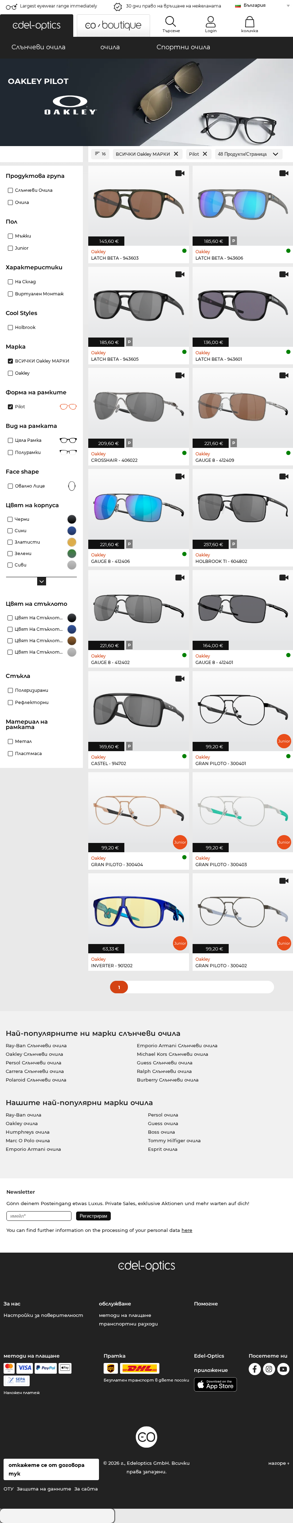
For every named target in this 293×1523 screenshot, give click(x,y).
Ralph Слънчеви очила (164, 1071)
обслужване (115, 1303)
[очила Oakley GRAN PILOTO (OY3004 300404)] (138, 808)
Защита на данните (44, 1489)
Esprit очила (163, 1149)
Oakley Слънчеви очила (34, 1054)
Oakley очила (22, 1123)
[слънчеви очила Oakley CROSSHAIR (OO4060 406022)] (138, 404)
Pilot (20, 406)
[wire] (17, 1380)
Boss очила (161, 1132)
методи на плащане (125, 1315)
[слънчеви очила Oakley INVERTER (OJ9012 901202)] (138, 909)
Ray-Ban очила (23, 1115)
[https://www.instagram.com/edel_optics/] (269, 1370)
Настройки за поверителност (43, 1315)
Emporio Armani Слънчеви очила (177, 1045)
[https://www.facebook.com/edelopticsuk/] (255, 1370)
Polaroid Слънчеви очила (36, 1080)
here (187, 1230)
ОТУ (9, 1489)
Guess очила (163, 1123)
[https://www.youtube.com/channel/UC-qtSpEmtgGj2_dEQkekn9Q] (283, 1370)
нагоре (277, 1463)
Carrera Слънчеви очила (35, 1071)
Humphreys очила (28, 1132)
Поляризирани (31, 690)
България (254, 5)
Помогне (206, 1303)
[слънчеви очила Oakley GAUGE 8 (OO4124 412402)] (138, 606)
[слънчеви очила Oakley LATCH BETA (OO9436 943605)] (138, 303)
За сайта (86, 1489)
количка (249, 30)
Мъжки (23, 236)
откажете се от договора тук (46, 1469)
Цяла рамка (28, 440)
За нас (12, 1303)
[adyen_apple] (65, 1368)
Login (211, 30)
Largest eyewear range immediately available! (58, 8)
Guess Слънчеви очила (165, 1062)
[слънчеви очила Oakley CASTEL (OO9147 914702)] (138, 707)
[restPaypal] (46, 1368)
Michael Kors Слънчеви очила (172, 1054)
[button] (36, 25)
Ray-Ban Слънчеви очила (36, 1045)
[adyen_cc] (9, 1368)
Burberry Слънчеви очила (168, 1080)
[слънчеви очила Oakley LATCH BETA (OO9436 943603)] (138, 202)
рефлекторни (32, 702)
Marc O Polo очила (28, 1140)
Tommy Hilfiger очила (174, 1140)
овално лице (30, 486)
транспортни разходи (128, 1324)
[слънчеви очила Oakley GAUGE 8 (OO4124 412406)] (138, 505)
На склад (25, 281)
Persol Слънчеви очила (33, 1062)
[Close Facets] (41, 154)
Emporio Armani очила (33, 1149)
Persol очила (163, 1115)
